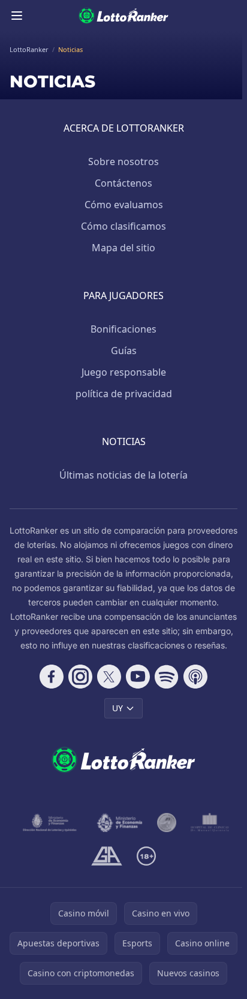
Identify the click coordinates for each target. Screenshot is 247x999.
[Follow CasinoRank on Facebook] (52, 677)
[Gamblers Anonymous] (106, 856)
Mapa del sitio (123, 247)
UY (117, 708)
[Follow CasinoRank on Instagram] (80, 677)
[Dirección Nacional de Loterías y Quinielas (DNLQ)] (50, 822)
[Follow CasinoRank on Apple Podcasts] (195, 677)
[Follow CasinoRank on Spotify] (167, 677)
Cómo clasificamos (123, 226)
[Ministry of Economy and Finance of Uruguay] (120, 822)
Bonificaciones (123, 329)
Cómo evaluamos (124, 204)
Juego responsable (124, 372)
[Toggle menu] (17, 16)
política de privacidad (124, 393)
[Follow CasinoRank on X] (109, 677)
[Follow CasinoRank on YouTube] (138, 677)
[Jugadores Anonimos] (166, 822)
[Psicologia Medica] (210, 822)
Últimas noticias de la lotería (123, 475)
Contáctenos (123, 183)
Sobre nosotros (123, 161)
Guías (124, 350)
